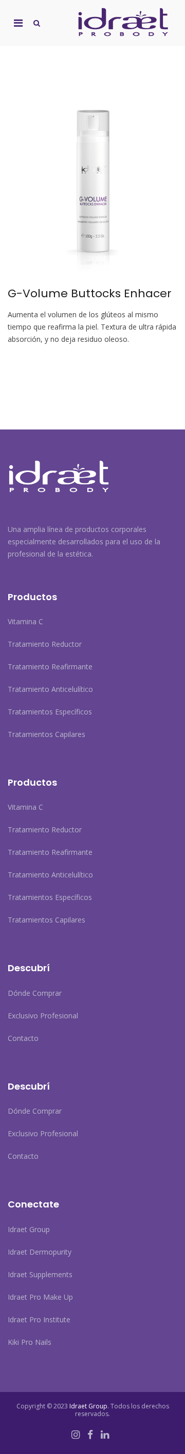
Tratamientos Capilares (46, 734)
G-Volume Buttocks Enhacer (90, 293)
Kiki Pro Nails (29, 1342)
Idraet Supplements (40, 1274)
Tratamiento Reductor (45, 644)
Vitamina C (25, 621)
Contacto (23, 1038)
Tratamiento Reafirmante (50, 666)
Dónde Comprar (35, 993)
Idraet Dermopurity (39, 1252)
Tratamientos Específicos (50, 711)
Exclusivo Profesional (43, 1015)
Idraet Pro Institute (39, 1319)
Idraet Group (29, 1229)
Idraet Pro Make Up (40, 1297)
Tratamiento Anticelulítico (50, 689)
